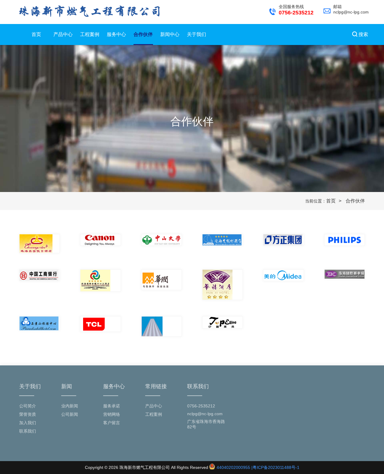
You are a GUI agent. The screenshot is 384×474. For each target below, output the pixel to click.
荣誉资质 (27, 414)
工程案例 (89, 34)
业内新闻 (69, 406)
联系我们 (27, 431)
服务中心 (116, 34)
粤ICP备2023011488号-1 (276, 467)
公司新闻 (69, 414)
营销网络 (111, 414)
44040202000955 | (234, 467)
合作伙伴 (143, 34)
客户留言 (111, 422)
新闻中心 (169, 34)
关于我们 (196, 34)
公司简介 (27, 406)
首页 (36, 34)
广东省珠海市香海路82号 (206, 424)
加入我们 (27, 422)
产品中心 (63, 34)
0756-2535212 (201, 406)
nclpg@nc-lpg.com (205, 413)
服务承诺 (111, 406)
